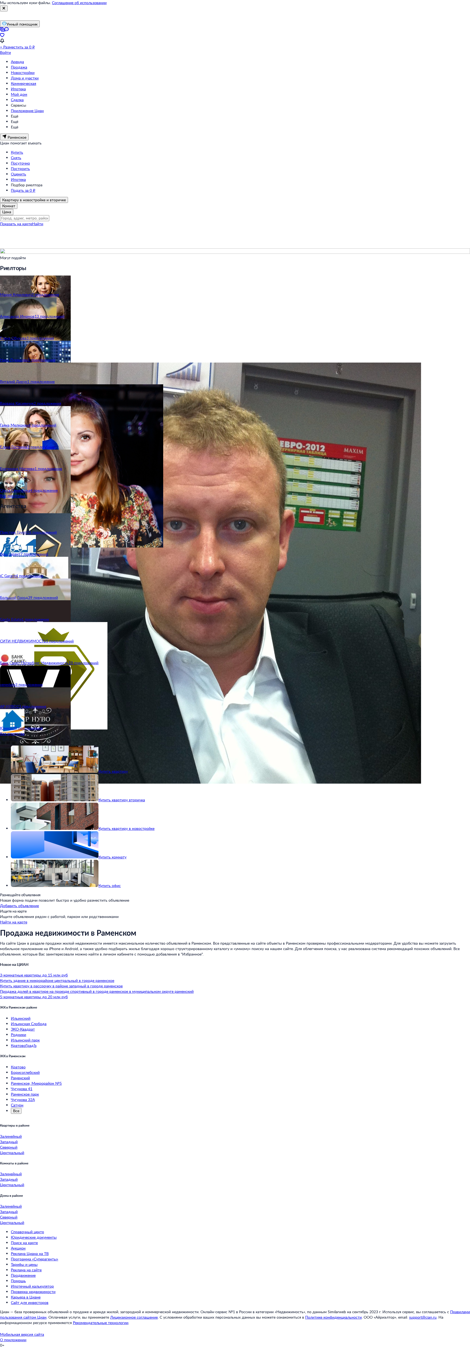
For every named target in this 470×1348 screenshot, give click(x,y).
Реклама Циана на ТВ (30, 1253)
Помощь (18, 1280)
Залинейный (11, 1136)
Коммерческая (23, 83)
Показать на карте (16, 223)
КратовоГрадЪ (23, 1045)
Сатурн (17, 1105)
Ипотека (18, 88)
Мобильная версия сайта (22, 1334)
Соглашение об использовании (79, 2)
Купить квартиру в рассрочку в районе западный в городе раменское (61, 985)
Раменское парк (25, 1094)
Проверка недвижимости (33, 1291)
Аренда (17, 61)
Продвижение (23, 1275)
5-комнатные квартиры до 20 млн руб (34, 996)
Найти (37, 223)
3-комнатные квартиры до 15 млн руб (34, 975)
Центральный (12, 1152)
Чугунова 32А (23, 1099)
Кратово (18, 1066)
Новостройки (23, 72)
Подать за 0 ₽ (23, 190)
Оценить (18, 174)
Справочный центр (27, 1231)
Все (16, 1110)
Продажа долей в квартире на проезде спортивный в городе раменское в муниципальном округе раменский (97, 991)
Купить (17, 152)
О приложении (13, 1339)
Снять (16, 157)
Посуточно (20, 163)
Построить (20, 168)
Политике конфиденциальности (333, 1317)
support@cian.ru (423, 1317)
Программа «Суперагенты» (34, 1259)
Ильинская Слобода (29, 1023)
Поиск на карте (24, 1242)
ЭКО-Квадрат (23, 1029)
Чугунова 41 (21, 1088)
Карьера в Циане (26, 1297)
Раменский (20, 1077)
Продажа (19, 67)
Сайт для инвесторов (29, 1302)
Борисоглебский (25, 1072)
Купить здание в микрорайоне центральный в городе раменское (57, 980)
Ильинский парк (25, 1040)
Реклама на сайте (26, 1269)
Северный (8, 1147)
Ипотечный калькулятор (32, 1286)
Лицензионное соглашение (134, 1317)
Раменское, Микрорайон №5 (36, 1083)
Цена (6, 211)
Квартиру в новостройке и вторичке (34, 199)
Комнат (8, 205)
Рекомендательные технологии (100, 1322)
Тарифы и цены (24, 1264)
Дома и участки (25, 78)
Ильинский (20, 1018)
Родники (18, 1034)
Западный (9, 1141)
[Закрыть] (4, 8)
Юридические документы (34, 1237)
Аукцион (18, 1248)
